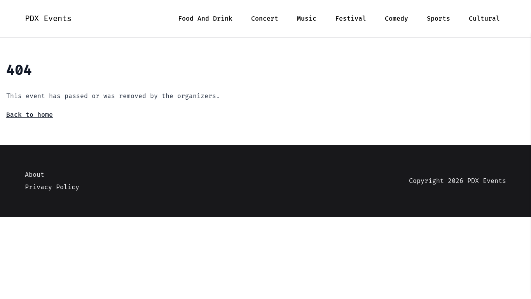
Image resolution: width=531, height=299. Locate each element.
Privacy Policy (52, 187)
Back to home (29, 115)
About (34, 175)
